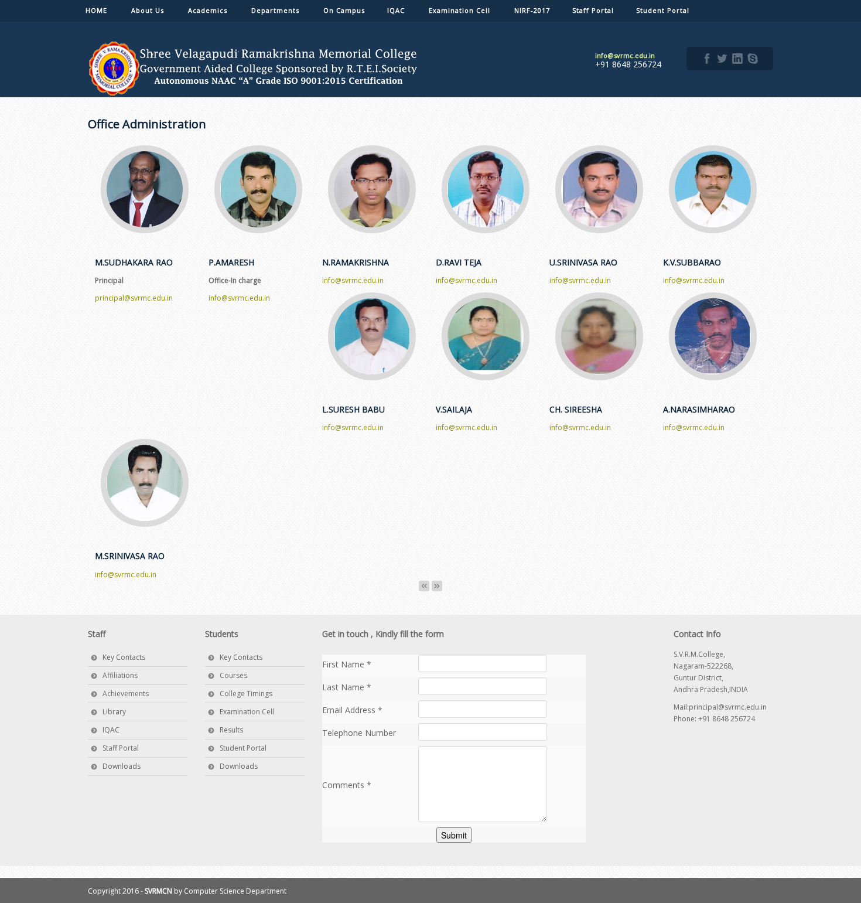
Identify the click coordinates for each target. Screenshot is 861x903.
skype (752, 58)
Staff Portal (120, 748)
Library (114, 712)
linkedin (737, 58)
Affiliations (120, 675)
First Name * (346, 664)
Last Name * (346, 687)
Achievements (125, 693)
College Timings (246, 693)
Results (231, 730)
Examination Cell (247, 712)
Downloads (121, 766)
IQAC (110, 730)
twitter (722, 58)
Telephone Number (359, 732)
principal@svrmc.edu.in (134, 298)
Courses (233, 675)
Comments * (346, 784)
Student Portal (243, 748)
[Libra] (255, 68)
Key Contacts (123, 657)
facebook (707, 58)
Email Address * (352, 709)
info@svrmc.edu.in (239, 298)
